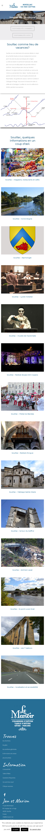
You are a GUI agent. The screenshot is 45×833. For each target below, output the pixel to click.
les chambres (6, 741)
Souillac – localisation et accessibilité (22, 687)
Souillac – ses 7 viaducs (22, 648)
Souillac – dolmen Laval (22, 570)
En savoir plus (35, 829)
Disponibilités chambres (22, 28)
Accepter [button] (15, 829)
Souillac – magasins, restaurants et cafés (22, 180)
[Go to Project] (22, 163)
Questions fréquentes (9, 778)
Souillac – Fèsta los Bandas (22, 414)
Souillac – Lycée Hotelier (22, 297)
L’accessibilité (6, 769)
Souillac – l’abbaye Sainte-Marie (22, 492)
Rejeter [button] (24, 829)
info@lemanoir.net (8, 817)
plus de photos (7, 758)
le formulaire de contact (9, 753)
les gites (5, 745)
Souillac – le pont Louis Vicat (22, 609)
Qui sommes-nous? (8, 782)
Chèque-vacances (8, 786)
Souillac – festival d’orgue (22, 453)
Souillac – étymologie (22, 258)
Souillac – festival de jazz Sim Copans (22, 375)
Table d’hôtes (6, 773)
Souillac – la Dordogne (22, 219)
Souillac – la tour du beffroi (22, 531)
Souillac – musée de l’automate (22, 336)
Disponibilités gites (22, 35)
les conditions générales (9, 749)
